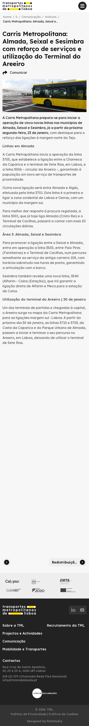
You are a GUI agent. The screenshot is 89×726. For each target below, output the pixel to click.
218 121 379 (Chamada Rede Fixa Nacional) (34, 676)
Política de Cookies (63, 714)
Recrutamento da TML (66, 625)
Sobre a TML (13, 625)
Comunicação (31, 17)
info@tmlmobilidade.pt (19, 680)
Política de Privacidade (29, 714)
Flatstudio (54, 721)
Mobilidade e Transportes (24, 649)
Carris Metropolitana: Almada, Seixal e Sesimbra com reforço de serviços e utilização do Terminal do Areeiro (30, 21)
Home (7, 17)
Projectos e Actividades (22, 633)
